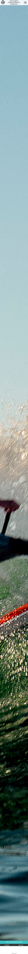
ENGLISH (21, 945)
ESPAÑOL (7, 945)
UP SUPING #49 (14, 942)
